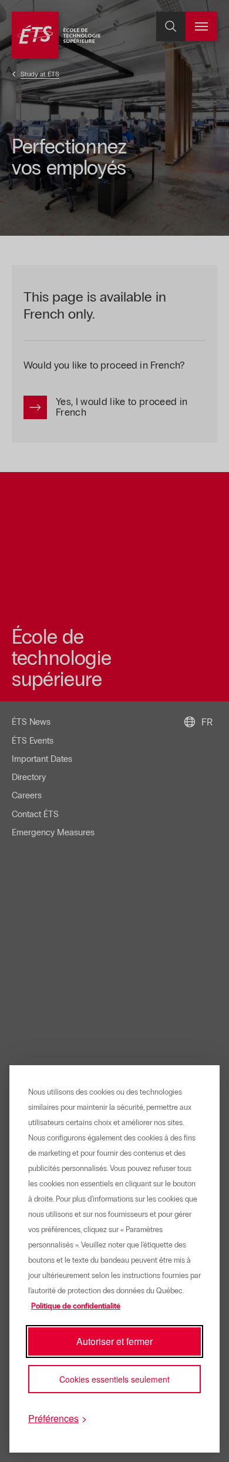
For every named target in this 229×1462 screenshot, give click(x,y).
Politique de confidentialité (75, 1306)
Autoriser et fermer (114, 1341)
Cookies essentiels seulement (114, 1379)
